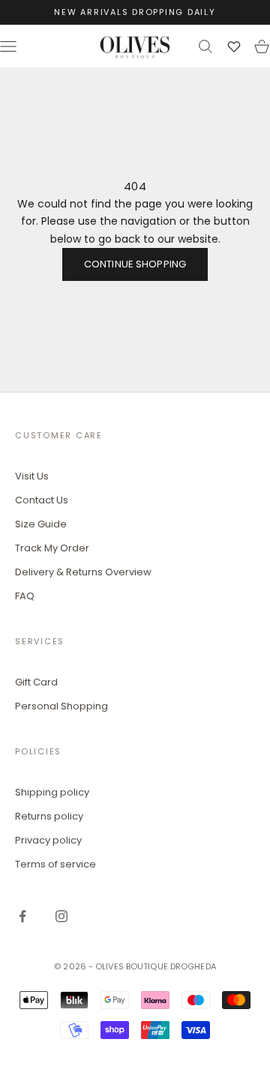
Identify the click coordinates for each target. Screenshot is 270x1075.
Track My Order (52, 548)
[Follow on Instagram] (61, 916)
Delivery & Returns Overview (83, 572)
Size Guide (41, 524)
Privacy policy (48, 840)
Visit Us (32, 476)
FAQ (24, 596)
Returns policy (49, 816)
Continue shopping (135, 264)
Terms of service (55, 864)
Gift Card (36, 682)
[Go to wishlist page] (234, 46)
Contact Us (41, 500)
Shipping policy (52, 792)
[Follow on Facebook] (22, 916)
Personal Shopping (61, 706)
